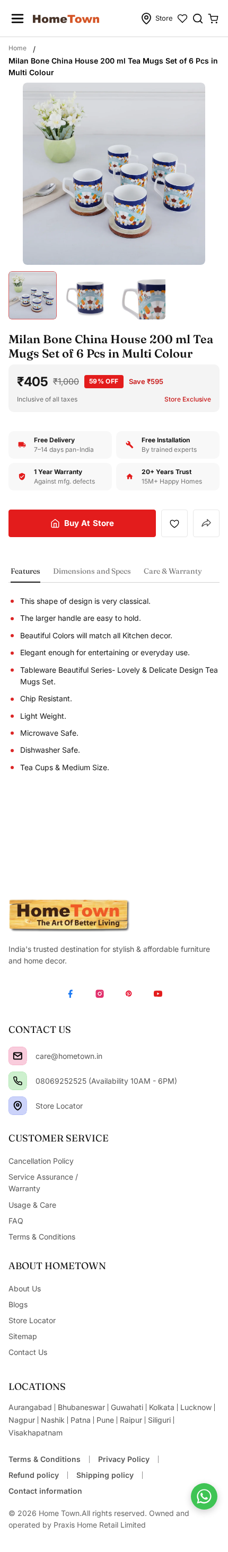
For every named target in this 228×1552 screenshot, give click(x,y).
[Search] (198, 18)
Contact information (45, 1490)
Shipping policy (105, 1474)
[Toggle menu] (17, 19)
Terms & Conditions (44, 1459)
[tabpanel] (114, 684)
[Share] (206, 523)
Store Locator (59, 1105)
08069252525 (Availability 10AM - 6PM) (106, 1080)
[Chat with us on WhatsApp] (204, 1496)
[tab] (25, 574)
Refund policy (33, 1474)
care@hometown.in (69, 1055)
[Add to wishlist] (174, 523)
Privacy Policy (124, 1459)
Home (17, 48)
